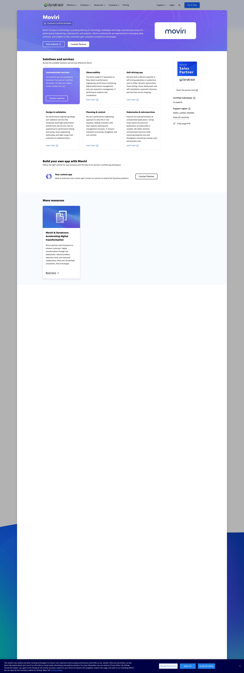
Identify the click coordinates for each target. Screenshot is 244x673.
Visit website (52, 44)
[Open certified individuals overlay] (194, 98)
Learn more (90, 100)
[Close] (223, 13)
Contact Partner (78, 44)
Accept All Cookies (206, 666)
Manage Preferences (168, 666)
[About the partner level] (196, 90)
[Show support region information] (189, 108)
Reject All (187, 666)
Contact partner (57, 98)
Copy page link (183, 123)
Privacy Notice (57, 670)
